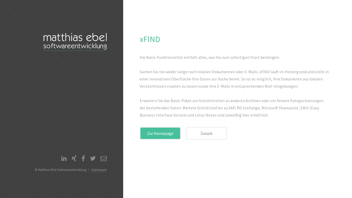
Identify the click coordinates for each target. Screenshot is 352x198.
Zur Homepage (160, 133)
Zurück (206, 133)
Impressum (99, 170)
